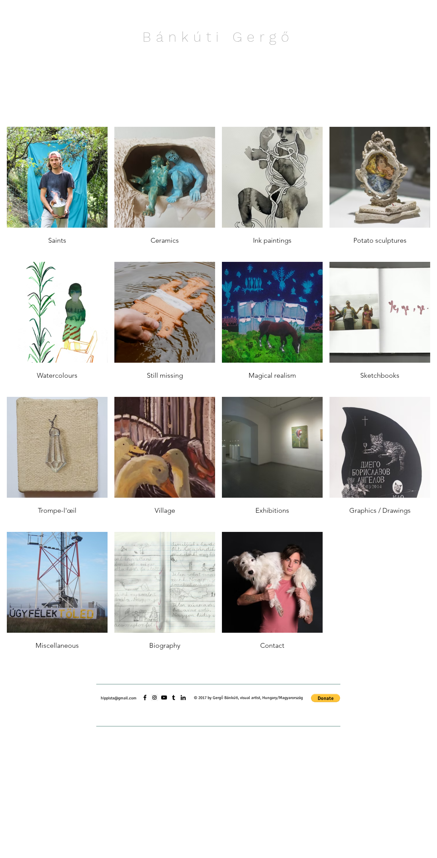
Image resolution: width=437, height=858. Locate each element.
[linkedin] (183, 697)
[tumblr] (173, 697)
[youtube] (164, 697)
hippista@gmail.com (119, 698)
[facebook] (145, 697)
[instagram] (154, 697)
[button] (325, 698)
